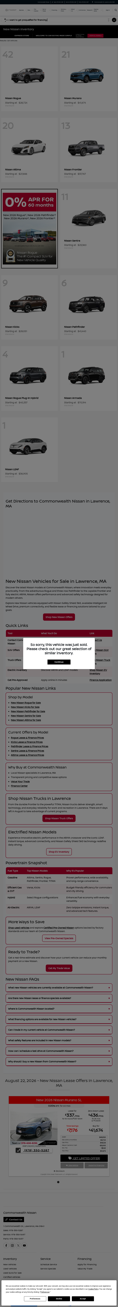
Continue (59, 662)
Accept (83, 1299)
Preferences (35, 1299)
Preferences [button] (45, 1292)
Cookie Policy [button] (93, 1289)
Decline (59, 1299)
